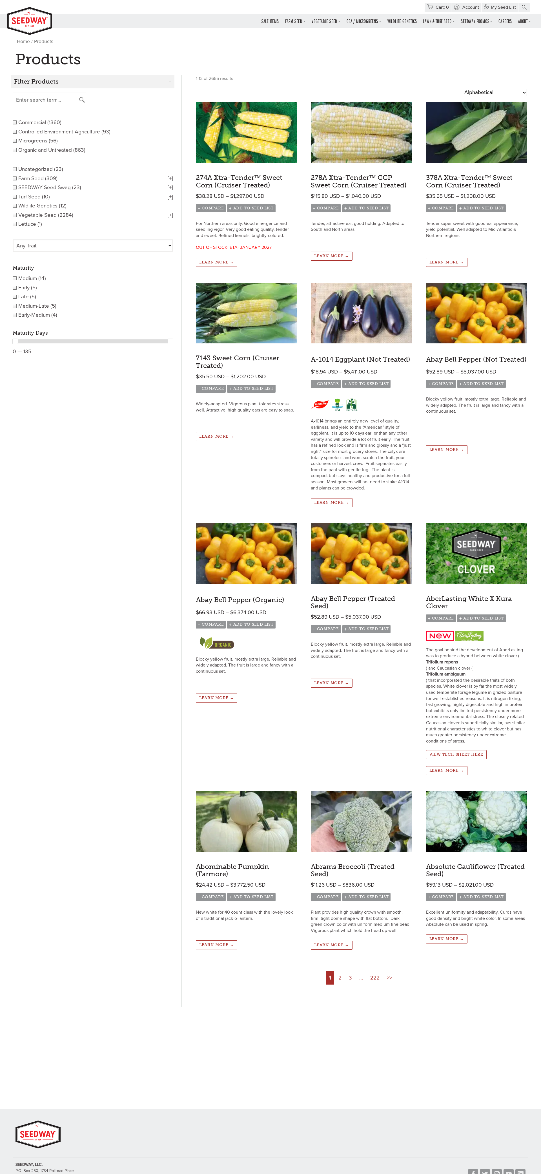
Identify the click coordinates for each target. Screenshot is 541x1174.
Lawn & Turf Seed (437, 20)
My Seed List (503, 7)
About (523, 20)
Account (470, 7)
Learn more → (216, 262)
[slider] (15, 341)
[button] (524, 7)
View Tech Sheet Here (456, 754)
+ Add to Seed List (251, 208)
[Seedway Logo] (29, 21)
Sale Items (270, 20)
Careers (505, 20)
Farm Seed (293, 20)
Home (23, 41)
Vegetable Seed (324, 20)
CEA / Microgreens (362, 20)
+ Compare (211, 208)
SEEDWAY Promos (475, 20)
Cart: (442, 7)
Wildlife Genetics (402, 20)
